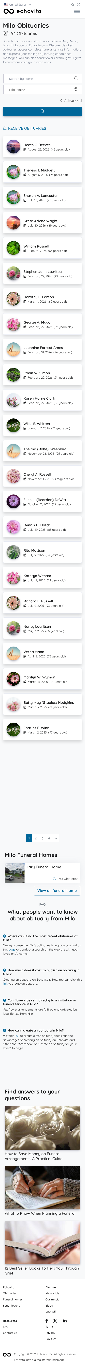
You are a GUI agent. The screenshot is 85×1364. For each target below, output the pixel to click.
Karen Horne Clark (39, 398)
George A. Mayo (37, 322)
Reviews (50, 1339)
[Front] (22, 11)
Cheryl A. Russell (37, 474)
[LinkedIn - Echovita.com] (65, 1321)
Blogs (49, 1305)
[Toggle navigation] (77, 11)
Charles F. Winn (36, 728)
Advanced (73, 100)
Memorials (52, 1293)
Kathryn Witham (37, 575)
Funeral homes (13, 1299)
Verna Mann (34, 652)
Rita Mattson (34, 550)
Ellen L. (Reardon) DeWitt (45, 499)
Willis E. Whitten (37, 423)
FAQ (5, 1327)
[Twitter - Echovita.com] (55, 1321)
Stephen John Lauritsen (43, 271)
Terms (49, 1326)
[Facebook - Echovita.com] (46, 1321)
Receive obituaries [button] (27, 128)
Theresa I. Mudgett (39, 170)
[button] (18, 5)
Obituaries (10, 1293)
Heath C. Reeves (37, 145)
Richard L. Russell (38, 601)
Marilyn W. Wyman (39, 677)
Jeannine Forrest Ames (43, 347)
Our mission (53, 1299)
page (11, 949)
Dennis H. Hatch (37, 525)
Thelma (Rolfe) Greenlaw (45, 449)
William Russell (36, 246)
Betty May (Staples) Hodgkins (49, 702)
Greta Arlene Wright (41, 221)
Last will (50, 1311)
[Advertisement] (42, 788)
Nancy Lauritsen (37, 626)
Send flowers (11, 1305)
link (5, 983)
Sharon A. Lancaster (41, 195)
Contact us (10, 1333)
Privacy (50, 1332)
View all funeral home (57, 890)
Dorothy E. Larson (39, 297)
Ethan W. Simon (37, 373)
